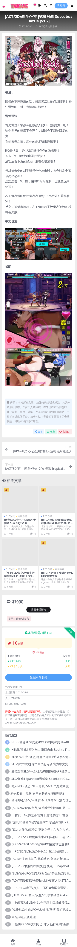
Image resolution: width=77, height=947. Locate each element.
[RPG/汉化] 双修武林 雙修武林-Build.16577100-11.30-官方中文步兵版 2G (57, 523)
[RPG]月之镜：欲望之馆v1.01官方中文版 (57, 574)
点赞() (66, 431)
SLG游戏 (10, 516)
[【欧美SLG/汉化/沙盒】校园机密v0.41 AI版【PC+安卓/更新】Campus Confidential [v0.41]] (20, 552)
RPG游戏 (47, 516)
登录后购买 (40, 677)
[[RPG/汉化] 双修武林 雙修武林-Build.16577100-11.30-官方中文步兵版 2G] (57, 499)
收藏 (52, 431)
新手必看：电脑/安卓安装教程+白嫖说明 (37, 793)
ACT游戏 (43, 26)
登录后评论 (40, 609)
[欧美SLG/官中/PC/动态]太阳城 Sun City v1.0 (20, 521)
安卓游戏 (22, 569)
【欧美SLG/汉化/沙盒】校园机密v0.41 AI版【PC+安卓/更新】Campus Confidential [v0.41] (20, 577)
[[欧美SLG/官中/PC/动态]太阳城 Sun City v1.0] (20, 499)
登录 (62, 5)
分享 (40, 431)
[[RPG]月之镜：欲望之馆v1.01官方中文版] (57, 552)
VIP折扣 (40, 652)
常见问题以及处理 (24, 917)
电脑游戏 (52, 26)
